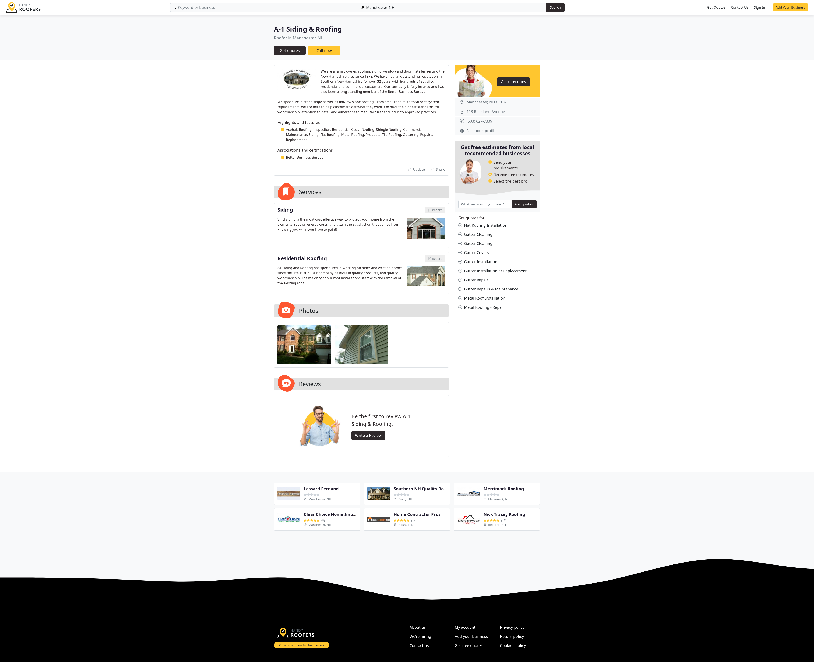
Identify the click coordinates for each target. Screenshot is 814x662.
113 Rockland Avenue (486, 111)
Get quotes (290, 50)
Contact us (419, 645)
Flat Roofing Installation (485, 225)
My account (465, 627)
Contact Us (739, 7)
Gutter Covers (476, 252)
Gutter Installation (480, 261)
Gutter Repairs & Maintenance (490, 289)
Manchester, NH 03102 (487, 102)
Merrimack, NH (499, 499)
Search (555, 7)
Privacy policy (512, 627)
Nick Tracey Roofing (504, 514)
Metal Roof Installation (484, 298)
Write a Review (368, 435)
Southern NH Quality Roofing (424, 489)
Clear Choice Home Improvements (340, 514)
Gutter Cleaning (477, 234)
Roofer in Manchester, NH (299, 38)
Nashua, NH (406, 525)
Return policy (512, 636)
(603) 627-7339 (479, 121)
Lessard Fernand (321, 489)
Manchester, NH (319, 499)
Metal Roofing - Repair (483, 307)
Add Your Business (790, 7)
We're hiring (420, 636)
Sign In (759, 7)
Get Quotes (716, 7)
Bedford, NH (497, 525)
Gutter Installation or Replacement (495, 270)
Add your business (471, 636)
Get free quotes (469, 645)
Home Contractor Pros (417, 514)
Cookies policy (513, 645)
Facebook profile (481, 130)
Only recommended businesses (301, 645)
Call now (324, 50)
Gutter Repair (475, 279)
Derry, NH (405, 499)
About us (418, 627)
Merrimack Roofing (504, 489)
